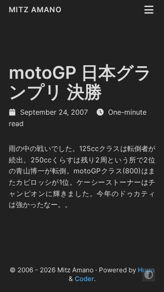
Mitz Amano (36, 9)
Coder (84, 278)
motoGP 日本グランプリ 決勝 (80, 82)
